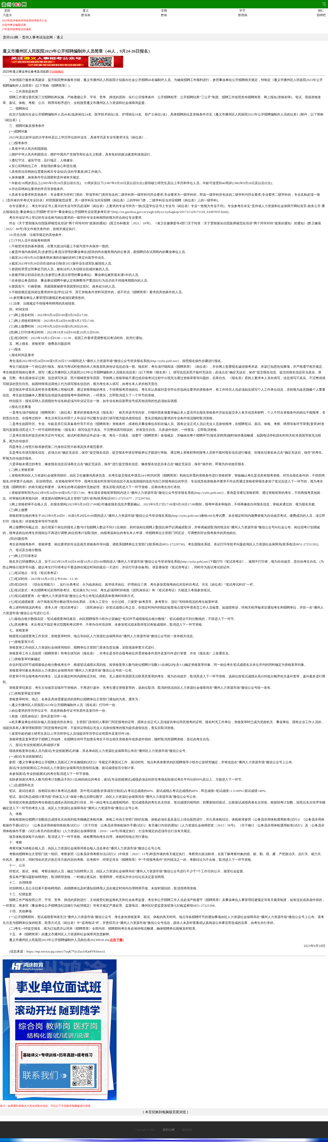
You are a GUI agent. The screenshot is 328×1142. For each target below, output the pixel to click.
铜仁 (321, 10)
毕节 (242, 10)
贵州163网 (10, 37)
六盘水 (7, 15)
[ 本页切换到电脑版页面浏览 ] (165, 1112)
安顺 (164, 10)
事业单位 (25, 71)
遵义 (86, 10)
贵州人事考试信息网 (37, 37)
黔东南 (85, 15)
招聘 (144, 80)
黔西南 (242, 15)
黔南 (164, 15)
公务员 (56, 252)
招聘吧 (321, 15)
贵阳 (7, 10)
